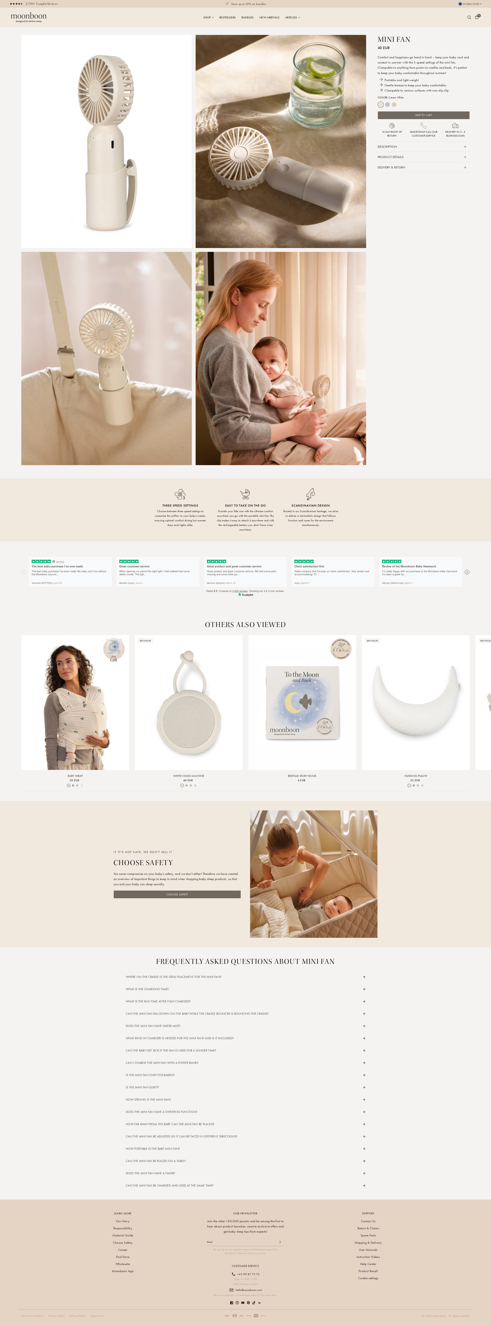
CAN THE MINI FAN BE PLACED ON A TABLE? (156, 1161)
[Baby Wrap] (75, 702)
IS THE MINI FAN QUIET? (142, 1087)
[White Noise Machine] (189, 702)
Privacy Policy (57, 1316)
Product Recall (368, 1271)
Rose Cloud (394, 104)
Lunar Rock (387, 104)
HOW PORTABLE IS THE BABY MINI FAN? (153, 1149)
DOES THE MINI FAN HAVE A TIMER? (150, 1173)
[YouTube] (242, 1301)
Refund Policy (78, 1316)
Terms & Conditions (32, 1316)
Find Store (122, 1257)
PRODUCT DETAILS (391, 157)
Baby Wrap (75, 776)
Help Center (368, 1264)
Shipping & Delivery (368, 1242)
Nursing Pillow (415, 776)
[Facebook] (231, 1300)
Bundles (247, 17)
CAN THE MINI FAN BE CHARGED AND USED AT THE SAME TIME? (169, 1185)
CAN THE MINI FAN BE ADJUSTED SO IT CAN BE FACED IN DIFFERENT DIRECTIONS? (181, 1136)
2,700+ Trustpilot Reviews (42, 4)
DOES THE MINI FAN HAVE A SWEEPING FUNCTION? (161, 1112)
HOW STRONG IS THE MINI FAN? (148, 1100)
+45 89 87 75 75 (248, 1274)
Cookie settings (368, 1278)
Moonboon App (122, 1271)
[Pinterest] (248, 1300)
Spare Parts (368, 1235)
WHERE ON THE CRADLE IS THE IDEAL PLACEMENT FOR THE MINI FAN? (173, 977)
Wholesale (123, 1264)
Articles (291, 17)
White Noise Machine (188, 776)
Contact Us (368, 1221)
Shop (207, 17)
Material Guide (122, 1235)
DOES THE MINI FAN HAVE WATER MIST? (153, 1026)
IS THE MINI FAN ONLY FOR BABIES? (150, 1075)
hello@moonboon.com (249, 1290)
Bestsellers (227, 17)
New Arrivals (269, 17)
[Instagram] (237, 1300)
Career (122, 1250)
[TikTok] (253, 1301)
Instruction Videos (368, 1257)
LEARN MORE (123, 1213)
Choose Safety (123, 1242)
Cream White (381, 104)
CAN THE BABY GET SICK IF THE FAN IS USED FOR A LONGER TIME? (171, 1050)
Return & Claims (368, 1228)
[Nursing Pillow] (416, 702)
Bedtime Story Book (302, 776)
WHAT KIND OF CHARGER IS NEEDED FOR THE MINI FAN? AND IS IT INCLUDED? (180, 1038)
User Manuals (368, 1250)
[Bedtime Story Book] (302, 702)
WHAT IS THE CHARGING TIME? (147, 989)
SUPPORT (368, 1213)
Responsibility (122, 1228)
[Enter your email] (280, 1242)
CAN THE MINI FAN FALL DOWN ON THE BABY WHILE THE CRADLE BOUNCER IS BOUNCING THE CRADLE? (197, 1014)
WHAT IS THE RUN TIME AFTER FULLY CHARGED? (158, 1001)
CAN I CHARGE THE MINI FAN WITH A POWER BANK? (162, 1063)
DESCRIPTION (387, 146)
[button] (177, 894)
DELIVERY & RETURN (391, 167)
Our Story (122, 1221)
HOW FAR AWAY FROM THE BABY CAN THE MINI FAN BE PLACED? (170, 1124)
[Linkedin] (259, 1300)
